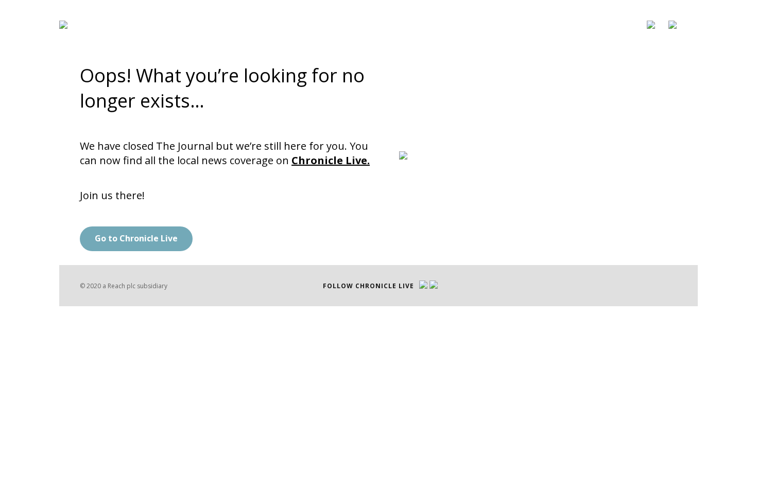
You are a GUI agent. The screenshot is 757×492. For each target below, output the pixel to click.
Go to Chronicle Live (136, 238)
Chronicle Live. (330, 160)
